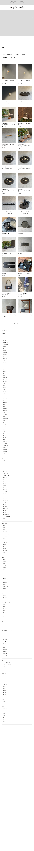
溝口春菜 (5, 617)
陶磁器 (3, 333)
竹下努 (4, 400)
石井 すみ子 (5, 639)
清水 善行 (5, 381)
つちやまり (5, 406)
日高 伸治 (5, 429)
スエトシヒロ (6, 385)
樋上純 (4, 546)
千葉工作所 (5, 574)
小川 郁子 (5, 467)
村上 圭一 (5, 550)
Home (3, 43)
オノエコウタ (6, 356)
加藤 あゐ (5, 358)
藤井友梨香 (5, 504)
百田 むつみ (5, 653)
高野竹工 (5, 624)
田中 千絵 (5, 572)
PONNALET (5, 647)
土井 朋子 (5, 491)
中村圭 (4, 626)
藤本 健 (4, 548)
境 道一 (4, 375)
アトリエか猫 (6, 637)
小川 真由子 (5, 469)
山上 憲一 (5, 443)
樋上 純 (13, 57)
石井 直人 (5, 340)
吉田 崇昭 (5, 451)
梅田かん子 (5, 350)
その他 (3, 713)
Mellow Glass (6, 514)
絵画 (3, 593)
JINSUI (4, 383)
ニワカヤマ (5, 645)
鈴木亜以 (5, 481)
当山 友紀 (5, 408)
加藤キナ (5, 57)
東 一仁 (4, 336)
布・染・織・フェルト (7, 630)
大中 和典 (5, 352)
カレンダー (5, 719)
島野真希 (5, 610)
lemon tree (5, 586)
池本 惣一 (5, 346)
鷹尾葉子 (5, 597)
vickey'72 (5, 502)
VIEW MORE (17, 323)
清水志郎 (5, 379)
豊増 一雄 (5, 410)
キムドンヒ (5, 678)
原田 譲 (4, 424)
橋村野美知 (5, 688)
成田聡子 (5, 544)
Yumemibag (5, 655)
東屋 (4, 338)
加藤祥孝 (5, 360)
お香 (3, 706)
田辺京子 (5, 404)
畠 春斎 (4, 578)
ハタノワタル (6, 580)
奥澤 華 (4, 567)
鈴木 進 (4, 391)
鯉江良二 (5, 371)
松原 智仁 (5, 582)
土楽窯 (4, 412)
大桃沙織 (5, 563)
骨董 (3, 699)
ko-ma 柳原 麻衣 (6, 516)
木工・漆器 (4, 523)
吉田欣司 (5, 552)
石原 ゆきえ (5, 342)
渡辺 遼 (4, 588)
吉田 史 (4, 584)
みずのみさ (5, 510)
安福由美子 (5, 441)
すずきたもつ (6, 393)
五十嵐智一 (5, 462)
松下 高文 (5, 506)
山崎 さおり (5, 445)
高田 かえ (5, 398)
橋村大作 (5, 686)
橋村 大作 (5, 498)
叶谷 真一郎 (5, 362)
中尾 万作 (5, 414)
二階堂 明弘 (5, 418)
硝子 (3, 458)
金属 (3, 557)
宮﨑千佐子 (5, 651)
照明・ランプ (5, 673)
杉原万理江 (5, 387)
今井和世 (5, 595)
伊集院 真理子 (6, 344)
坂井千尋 (5, 373)
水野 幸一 (5, 437)
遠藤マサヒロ (6, 529)
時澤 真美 (5, 493)
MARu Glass (5, 508)
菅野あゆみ (5, 643)
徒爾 (4, 538)
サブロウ (5, 479)
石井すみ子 (5, 561)
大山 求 (4, 565)
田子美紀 (5, 487)
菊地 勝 (4, 365)
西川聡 (4, 420)
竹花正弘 (5, 402)
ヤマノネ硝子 (6, 518)
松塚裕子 (5, 433)
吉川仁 (4, 447)
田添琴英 (5, 489)
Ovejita (4, 641)
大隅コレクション (6, 701)
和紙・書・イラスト (7, 602)
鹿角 (4, 721)
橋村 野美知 (5, 500)
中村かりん (5, 416)
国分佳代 (5, 608)
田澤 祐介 (5, 536)
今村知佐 (5, 465)
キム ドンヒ (5, 473)
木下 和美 (5, 367)
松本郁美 (5, 435)
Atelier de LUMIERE (21, 54)
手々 (4, 612)
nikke (4, 576)
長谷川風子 (5, 422)
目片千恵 (5, 512)
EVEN (4, 527)
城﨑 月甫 (5, 531)
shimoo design (6, 534)
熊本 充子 (5, 369)
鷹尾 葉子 (5, 396)
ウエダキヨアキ (6, 348)
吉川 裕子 (5, 449)
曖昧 (4, 633)
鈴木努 (4, 483)
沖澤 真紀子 (5, 354)
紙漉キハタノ (6, 606)
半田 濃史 (5, 427)
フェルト (5, 717)
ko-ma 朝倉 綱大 (7, 54)
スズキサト (5, 389)
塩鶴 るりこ (5, 377)
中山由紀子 (5, 542)
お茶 (4, 715)
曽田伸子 (5, 485)
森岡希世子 (5, 439)
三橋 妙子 (5, 649)
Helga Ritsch (6, 431)
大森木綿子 (5, 604)
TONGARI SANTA (7, 540)
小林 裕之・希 (6, 475)
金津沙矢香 (5, 471)
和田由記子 (5, 453)
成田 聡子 (5, 496)
